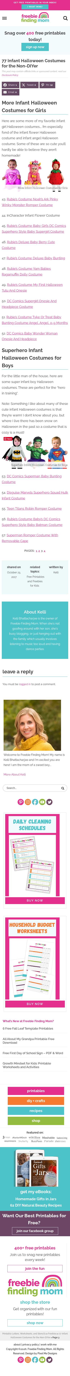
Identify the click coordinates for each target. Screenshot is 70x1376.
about (17, 1344)
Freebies (52, 1333)
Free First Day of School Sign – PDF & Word (33, 1053)
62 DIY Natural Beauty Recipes (36, 1205)
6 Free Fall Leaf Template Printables (28, 1028)
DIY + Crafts (36, 1101)
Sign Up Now (35, 47)
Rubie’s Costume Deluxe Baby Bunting (36, 258)
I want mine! (35, 7)
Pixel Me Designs (47, 1353)
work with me (49, 1344)
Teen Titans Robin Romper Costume (34, 508)
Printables (36, 1091)
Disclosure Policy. (10, 75)
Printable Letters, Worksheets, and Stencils (24, 1333)
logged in (25, 684)
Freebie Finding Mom (35, 17)
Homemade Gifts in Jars (35, 1199)
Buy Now (35, 900)
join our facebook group (35, 1231)
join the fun (35, 1268)
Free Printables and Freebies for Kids (35, 581)
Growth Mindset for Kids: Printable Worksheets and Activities (27, 1065)
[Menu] (4, 18)
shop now (35, 1323)
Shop (36, 1121)
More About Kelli (15, 774)
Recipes (36, 1111)
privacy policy (30, 1344)
